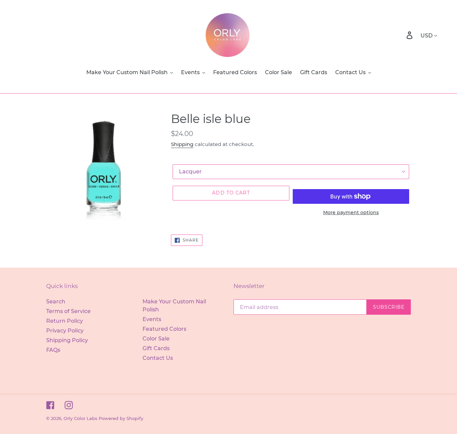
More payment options (351, 212)
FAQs (53, 350)
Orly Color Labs (80, 418)
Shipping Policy (67, 340)
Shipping (182, 144)
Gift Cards (156, 348)
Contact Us (158, 358)
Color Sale (156, 338)
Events (152, 319)
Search (55, 301)
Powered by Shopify (121, 418)
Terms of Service (68, 311)
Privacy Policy (65, 330)
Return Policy (64, 321)
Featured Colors (164, 329)
